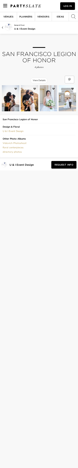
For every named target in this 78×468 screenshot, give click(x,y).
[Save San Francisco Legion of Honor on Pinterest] (69, 79)
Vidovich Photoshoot (15, 143)
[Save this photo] (15, 89)
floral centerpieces (13, 147)
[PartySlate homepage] (26, 6)
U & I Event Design (24, 28)
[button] (13, 131)
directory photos (12, 151)
